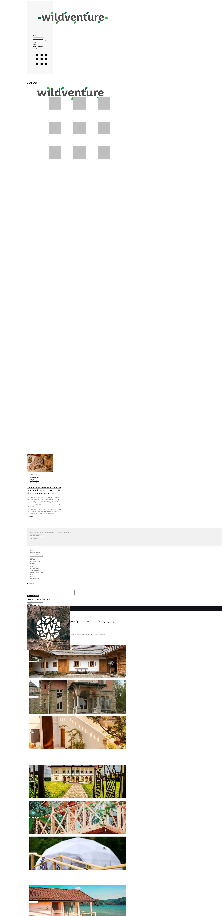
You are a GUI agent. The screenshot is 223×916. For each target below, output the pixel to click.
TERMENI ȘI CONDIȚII (36, 534)
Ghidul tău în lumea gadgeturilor (36, 547)
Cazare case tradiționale (37, 477)
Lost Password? (37, 605)
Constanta (33, 479)
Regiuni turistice (34, 481)
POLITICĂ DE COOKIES (36, 536)
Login (29, 605)
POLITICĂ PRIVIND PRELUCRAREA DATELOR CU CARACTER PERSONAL (50, 532)
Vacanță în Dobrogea (35, 482)
